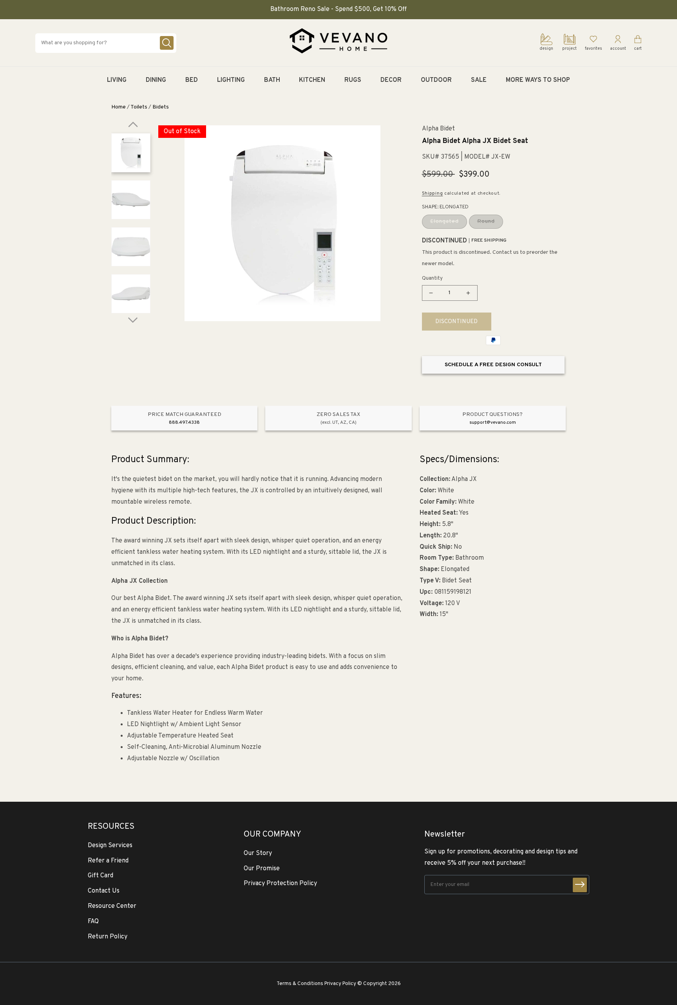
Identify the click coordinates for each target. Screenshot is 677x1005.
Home (118, 107)
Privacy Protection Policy (280, 884)
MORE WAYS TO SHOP (538, 80)
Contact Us (103, 891)
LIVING (117, 80)
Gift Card (100, 876)
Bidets (160, 107)
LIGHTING (231, 80)
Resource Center (112, 906)
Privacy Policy (340, 983)
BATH (272, 80)
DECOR (391, 80)
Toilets (138, 107)
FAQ (93, 921)
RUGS (352, 80)
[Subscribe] (580, 885)
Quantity (432, 278)
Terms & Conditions (300, 983)
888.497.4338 (184, 422)
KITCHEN (312, 80)
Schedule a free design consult (493, 365)
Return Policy (107, 937)
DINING (156, 80)
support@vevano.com (492, 422)
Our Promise (262, 869)
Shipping (432, 193)
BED (191, 80)
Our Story (258, 853)
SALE (479, 80)
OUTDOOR (436, 80)
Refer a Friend (108, 861)
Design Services (110, 846)
